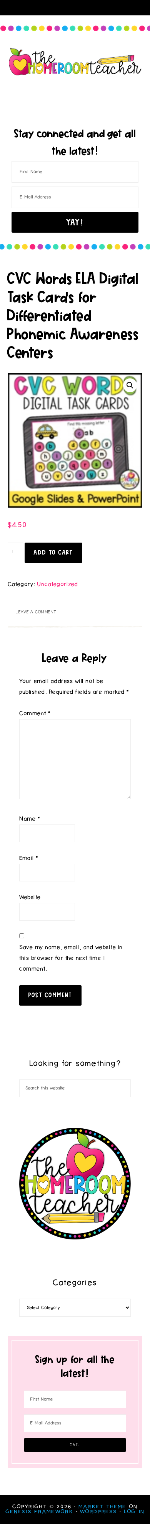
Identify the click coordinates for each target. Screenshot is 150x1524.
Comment (35, 713)
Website (30, 897)
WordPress (98, 1512)
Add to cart (53, 552)
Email (28, 858)
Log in (134, 1512)
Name (29, 819)
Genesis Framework (39, 1512)
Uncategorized (57, 584)
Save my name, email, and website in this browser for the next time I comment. (71, 958)
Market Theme (102, 1507)
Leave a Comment (36, 612)
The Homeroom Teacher (75, 61)
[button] (130, 385)
